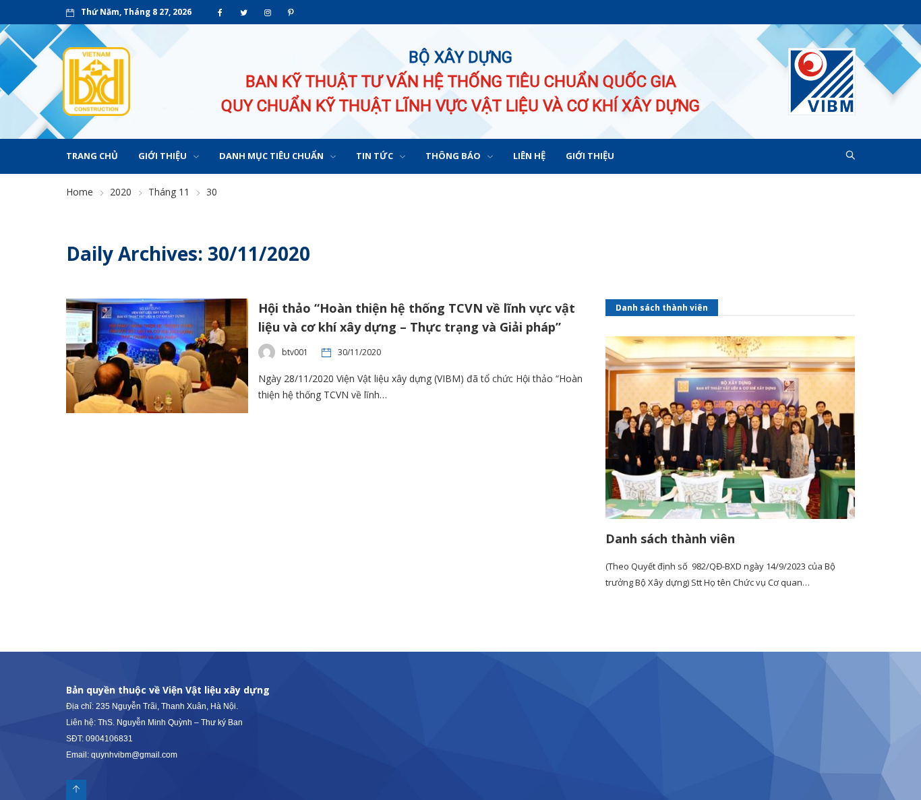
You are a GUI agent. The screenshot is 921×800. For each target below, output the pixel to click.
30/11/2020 (359, 352)
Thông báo (453, 156)
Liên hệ (529, 156)
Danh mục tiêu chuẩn (271, 156)
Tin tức (374, 156)
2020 (120, 191)
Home (79, 191)
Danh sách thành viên (670, 538)
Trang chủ (92, 156)
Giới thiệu (162, 156)
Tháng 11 (168, 191)
